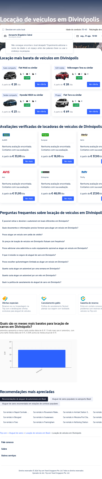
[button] (76, 4)
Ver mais (29, 161)
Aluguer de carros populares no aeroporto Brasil (71, 399)
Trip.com (3, 433)
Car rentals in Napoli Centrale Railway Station (17, 412)
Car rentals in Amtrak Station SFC (76, 412)
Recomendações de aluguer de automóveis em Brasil (24, 399)
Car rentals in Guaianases (43, 417)
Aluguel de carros (16, 433)
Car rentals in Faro (10, 422)
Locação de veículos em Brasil (38, 433)
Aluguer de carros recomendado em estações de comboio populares (30, 404)
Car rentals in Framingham (43, 422)
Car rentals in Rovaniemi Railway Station (47, 412)
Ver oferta (93, 84)
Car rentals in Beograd (12, 417)
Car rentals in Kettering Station (75, 422)
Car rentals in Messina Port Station (77, 417)
